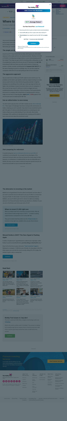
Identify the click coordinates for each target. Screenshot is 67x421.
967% (34, 22)
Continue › (33, 43)
